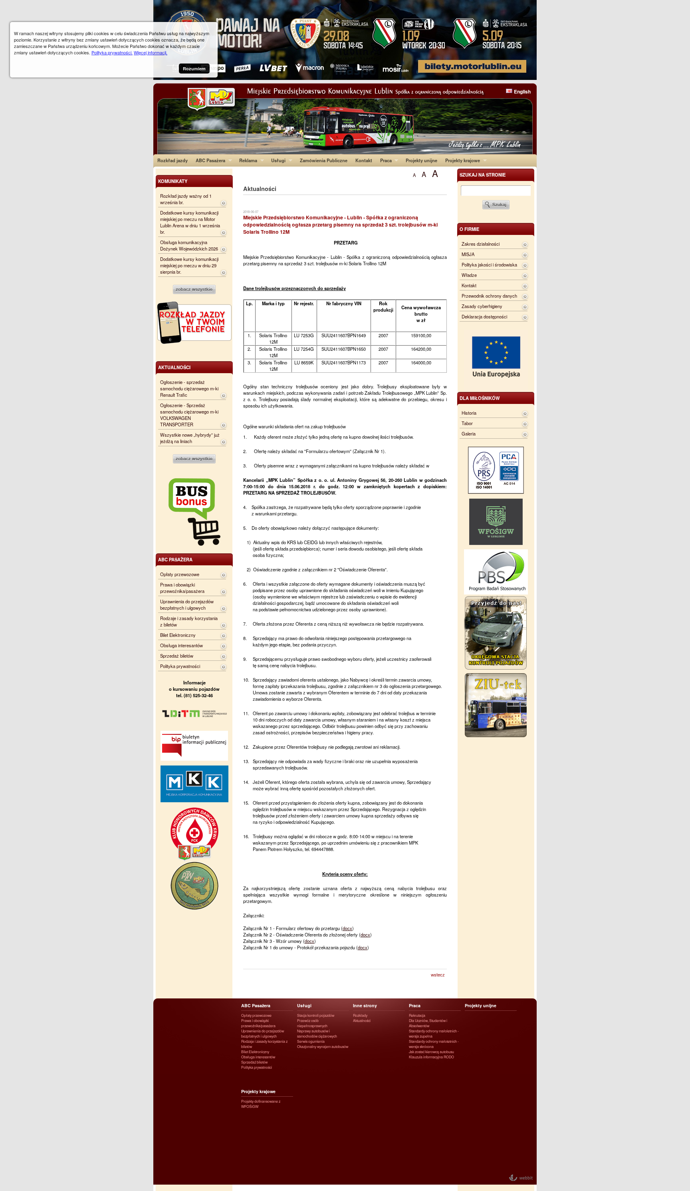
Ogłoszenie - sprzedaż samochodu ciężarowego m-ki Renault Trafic (189, 388)
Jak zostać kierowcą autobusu (431, 1051)
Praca (384, 160)
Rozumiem (194, 69)
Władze (469, 275)
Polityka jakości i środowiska (489, 264)
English (522, 91)
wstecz (438, 974)
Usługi (276, 160)
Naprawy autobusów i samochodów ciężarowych (317, 1033)
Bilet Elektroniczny (178, 635)
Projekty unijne (421, 160)
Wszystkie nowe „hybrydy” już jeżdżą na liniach (190, 437)
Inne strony (365, 1005)
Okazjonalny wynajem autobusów (322, 1046)
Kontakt (363, 160)
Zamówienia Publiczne (323, 160)
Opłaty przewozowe (179, 574)
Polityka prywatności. (112, 52)
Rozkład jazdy (172, 160)
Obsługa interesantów (181, 645)
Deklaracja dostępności (484, 316)
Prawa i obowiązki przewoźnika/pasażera (182, 587)
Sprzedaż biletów (176, 655)
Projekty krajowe (460, 160)
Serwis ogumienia (311, 1041)
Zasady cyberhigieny (482, 306)
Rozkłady (360, 1015)
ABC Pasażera (208, 160)
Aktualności (362, 1020)
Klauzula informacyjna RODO (431, 1057)
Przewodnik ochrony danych (489, 295)
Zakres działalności (481, 244)
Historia (469, 413)
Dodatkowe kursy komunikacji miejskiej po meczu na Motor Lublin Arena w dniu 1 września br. (190, 222)
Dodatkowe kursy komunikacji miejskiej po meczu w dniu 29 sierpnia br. (189, 265)
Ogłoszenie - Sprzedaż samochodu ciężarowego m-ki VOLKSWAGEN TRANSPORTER (189, 414)
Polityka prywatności (180, 666)
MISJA (468, 254)
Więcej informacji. (150, 52)
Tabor (467, 423)
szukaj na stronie (483, 174)
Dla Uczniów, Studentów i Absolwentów (428, 1023)
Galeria (469, 433)
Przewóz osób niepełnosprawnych (312, 1023)
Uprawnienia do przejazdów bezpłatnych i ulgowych (187, 604)
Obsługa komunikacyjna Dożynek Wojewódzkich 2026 (189, 245)
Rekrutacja (417, 1015)
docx (347, 928)
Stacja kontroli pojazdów (315, 1015)
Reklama (246, 160)
